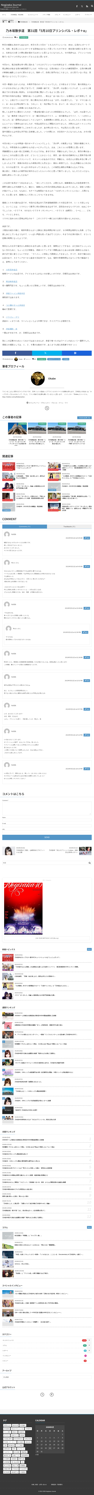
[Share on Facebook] (77, 6)
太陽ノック (16, 1455)
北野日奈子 (7, 1448)
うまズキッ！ (8, 1452)
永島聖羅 (6, 1462)
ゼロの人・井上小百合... (22, 1264)
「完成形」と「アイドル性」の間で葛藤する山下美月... (32, 1273)
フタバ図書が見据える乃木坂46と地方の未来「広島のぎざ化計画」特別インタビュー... (41, 1293)
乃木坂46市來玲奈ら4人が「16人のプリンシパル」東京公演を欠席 (35, 1119)
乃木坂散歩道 (24, 37)
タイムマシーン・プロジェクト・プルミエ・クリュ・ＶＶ (48, 403)
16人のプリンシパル (54, 359)
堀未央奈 (28, 1442)
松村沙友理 (28, 1438)
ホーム (4, 14)
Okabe (20, 359)
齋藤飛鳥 (24, 1452)
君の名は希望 (15, 1462)
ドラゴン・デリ (12, 317)
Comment (5, 800)
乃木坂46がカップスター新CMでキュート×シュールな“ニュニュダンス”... (37, 957)
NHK (14, 1448)
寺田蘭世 (22, 1425)
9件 (17, 37)
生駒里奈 (14, 1458)
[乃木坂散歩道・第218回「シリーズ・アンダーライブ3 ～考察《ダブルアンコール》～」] (76, 431)
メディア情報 (46, 14)
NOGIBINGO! (18, 1438)
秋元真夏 (16, 1452)
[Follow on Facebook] (52, 1394)
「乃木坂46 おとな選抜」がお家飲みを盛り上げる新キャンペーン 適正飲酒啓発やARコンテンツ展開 (76, 468)
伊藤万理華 (7, 1469)
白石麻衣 (6, 1458)
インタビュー (67, 14)
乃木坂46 (66, 359)
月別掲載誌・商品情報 (17, 14)
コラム (56, 14)
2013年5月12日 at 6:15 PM (74, 769)
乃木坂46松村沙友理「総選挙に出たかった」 (28, 1082)
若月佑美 (6, 1472)
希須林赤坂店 (11, 282)
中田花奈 (15, 1469)
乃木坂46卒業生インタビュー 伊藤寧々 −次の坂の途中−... (33, 1322)
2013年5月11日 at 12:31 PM (73, 680)
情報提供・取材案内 (8, 20)
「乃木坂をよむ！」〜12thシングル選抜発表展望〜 (30, 1091)
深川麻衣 (20, 1442)
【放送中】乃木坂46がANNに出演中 (26, 1110)
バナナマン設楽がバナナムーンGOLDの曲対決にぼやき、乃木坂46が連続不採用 (39, 1063)
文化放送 (6, 1428)
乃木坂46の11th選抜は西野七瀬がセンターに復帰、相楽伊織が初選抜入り (25, 1175)
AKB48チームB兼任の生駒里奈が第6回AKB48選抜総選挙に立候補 (35, 1015)
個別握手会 (14, 1472)
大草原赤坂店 (11, 270)
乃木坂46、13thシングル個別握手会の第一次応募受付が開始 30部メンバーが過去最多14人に (44, 1072)
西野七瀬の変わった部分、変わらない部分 (15, 1196)
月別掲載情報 (52, 490)
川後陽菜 (22, 1472)
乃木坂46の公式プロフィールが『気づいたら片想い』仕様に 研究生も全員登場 (27, 1168)
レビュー (44, 1361)
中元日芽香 (23, 1469)
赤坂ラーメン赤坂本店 (15, 293)
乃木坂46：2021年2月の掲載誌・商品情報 (29, 506)
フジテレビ (21, 1448)
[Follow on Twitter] (82, 6)
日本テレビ (14, 1435)
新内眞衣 (11, 1445)
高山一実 (15, 1465)
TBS (5, 1445)
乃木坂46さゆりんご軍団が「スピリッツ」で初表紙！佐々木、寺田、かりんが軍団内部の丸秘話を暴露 (34, 1182)
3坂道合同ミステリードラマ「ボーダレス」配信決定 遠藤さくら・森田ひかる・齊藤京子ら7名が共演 (77, 508)
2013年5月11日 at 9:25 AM (74, 538)
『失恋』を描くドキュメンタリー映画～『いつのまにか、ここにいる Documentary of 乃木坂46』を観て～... (49, 1254)
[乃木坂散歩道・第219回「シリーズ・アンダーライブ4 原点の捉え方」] (57, 431)
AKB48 (22, 1435)
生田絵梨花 (25, 1455)
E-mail (4, 823)
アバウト (87, 14)
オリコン (6, 1435)
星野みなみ (7, 1425)
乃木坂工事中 (8, 1438)
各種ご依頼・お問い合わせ (39, 1484)
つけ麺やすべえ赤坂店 (15, 305)
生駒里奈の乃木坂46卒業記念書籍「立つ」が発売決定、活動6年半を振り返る (38, 1025)
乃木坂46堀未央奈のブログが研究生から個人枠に (17, 1189)
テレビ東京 (7, 1432)
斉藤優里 (22, 1465)
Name (4, 817)
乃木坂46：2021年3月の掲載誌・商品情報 (75, 486)
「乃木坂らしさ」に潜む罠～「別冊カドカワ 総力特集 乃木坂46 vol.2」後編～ (26, 1203)
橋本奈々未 (7, 1455)
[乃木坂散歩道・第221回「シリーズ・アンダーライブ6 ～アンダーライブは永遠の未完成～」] (17, 432)
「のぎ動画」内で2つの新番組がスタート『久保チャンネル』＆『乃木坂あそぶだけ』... (42, 986)
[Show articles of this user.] (24, 379)
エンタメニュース (33, 14)
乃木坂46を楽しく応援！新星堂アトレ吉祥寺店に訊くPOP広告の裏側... (37, 1303)
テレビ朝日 (19, 1445)
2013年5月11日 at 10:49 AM (73, 608)
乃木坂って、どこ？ (10, 1442)
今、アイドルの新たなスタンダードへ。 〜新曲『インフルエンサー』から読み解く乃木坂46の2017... (46, 1034)
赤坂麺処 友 (11, 329)
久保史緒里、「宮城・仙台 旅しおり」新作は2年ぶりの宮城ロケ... (35, 976)
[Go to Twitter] (47, 408)
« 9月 (37, 1454)
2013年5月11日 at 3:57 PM (74, 709)
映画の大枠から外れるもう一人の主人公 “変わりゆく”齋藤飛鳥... (35, 1245)
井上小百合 (7, 1465)
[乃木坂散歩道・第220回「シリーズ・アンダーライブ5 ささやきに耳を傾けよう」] (37, 431)
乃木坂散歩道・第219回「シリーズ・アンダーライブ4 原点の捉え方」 (57, 442)
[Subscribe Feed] (87, 6)
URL (3, 829)
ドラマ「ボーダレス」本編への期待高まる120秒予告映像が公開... (35, 995)
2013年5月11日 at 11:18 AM (73, 657)
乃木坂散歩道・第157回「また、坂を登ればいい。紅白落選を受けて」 (24, 1210)
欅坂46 (15, 1432)
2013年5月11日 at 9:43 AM (74, 566)
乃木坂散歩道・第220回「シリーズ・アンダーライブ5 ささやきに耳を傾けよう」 (37, 442)
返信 (88, 538)
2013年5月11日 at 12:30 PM (72, 632)
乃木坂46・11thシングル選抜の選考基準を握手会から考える (21, 1161)
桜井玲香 (15, 1425)
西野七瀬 (21, 1458)
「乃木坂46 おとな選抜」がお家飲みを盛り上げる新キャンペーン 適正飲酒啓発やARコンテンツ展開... (47, 967)
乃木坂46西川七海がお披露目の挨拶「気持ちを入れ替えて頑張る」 (35, 1053)
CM (23, 1462)
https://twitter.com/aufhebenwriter (13, 397)
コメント (28, 359)
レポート (77, 14)
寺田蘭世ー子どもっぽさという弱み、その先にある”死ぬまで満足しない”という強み (41, 1044)
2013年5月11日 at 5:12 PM (74, 735)
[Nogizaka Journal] (11, 7)
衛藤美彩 (21, 1432)
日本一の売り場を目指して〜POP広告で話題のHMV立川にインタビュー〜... (38, 1312)
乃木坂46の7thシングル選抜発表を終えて (15, 1154)
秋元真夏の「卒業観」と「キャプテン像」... (28, 1235)
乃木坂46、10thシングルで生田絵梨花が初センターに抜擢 (33, 1100)
